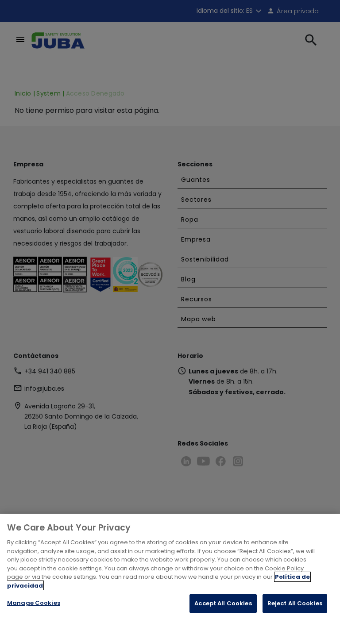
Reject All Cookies (294, 603)
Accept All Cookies (222, 603)
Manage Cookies (33, 603)
